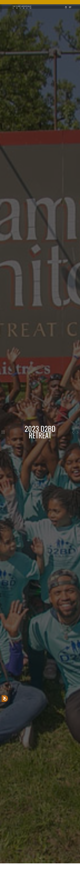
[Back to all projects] (3, 432)
